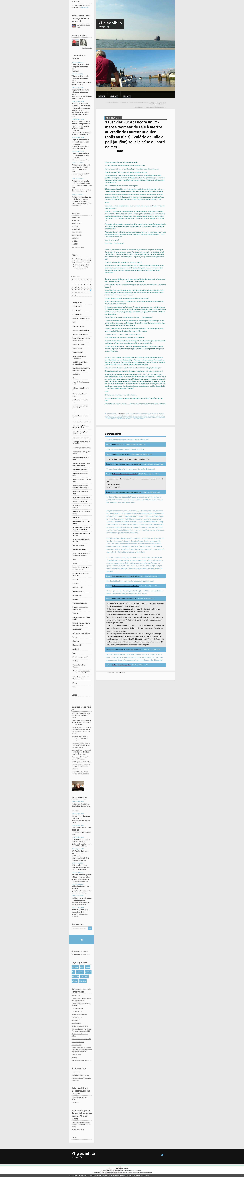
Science (75, 637)
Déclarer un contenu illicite (98, 1172)
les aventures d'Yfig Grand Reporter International (81, 528)
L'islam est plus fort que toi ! (82, 448)
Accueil (101, 96)
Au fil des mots (76, 1045)
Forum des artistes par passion (81, 1039)
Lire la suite (85, 7)
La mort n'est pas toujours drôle (81, 458)
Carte (74, 695)
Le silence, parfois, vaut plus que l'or (81, 522)
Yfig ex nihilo (110, 23)
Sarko (88, 967)
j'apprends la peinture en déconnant (80, 417)
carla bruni (84, 976)
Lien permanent (111, 413)
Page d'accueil (139, 107)
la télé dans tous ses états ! (81, 497)
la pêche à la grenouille (80, 469)
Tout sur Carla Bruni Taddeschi (79, 666)
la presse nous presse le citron (80, 492)
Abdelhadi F (75, 1020)
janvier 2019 (76, 229)
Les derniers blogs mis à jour (109, 1170)
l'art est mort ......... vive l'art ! (81, 422)
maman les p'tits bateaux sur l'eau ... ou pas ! (81, 568)
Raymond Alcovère (78, 759)
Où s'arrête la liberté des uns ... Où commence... (80, 853)
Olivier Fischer (76, 1023)
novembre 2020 (77, 223)
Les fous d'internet (79, 545)
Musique (75, 583)
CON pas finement (79, 865)
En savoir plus (145, 1175)
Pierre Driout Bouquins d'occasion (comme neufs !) (82, 999)
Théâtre (75, 661)
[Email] (81, 939)
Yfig (73, 64)
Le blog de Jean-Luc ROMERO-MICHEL (81, 731)
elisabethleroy (87, 762)
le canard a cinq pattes (80, 501)
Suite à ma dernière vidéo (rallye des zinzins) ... (81, 806)
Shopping (76, 641)
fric (73, 972)
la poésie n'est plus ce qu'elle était (82, 480)
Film (74, 378)
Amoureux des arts (78, 1042)
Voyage (75, 683)
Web (74, 687)
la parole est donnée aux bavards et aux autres (82, 464)
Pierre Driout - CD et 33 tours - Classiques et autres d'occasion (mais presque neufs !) (82, 1049)
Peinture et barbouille (80, 603)
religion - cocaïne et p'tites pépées (81, 618)
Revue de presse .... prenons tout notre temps (81, 624)
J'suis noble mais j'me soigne (79, 395)
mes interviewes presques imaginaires (81, 574)
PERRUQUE (76, 762)
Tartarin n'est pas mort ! (80, 657)
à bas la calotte (77, 306)
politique (75, 976)
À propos (127, 96)
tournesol (80, 972)
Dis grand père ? (78, 352)
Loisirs (75, 563)
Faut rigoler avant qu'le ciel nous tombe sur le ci (81, 369)
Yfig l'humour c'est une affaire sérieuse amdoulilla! (127, 464)
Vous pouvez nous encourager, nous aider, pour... (81, 721)
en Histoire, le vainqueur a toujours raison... (80, 66)
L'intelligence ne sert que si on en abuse (81, 443)
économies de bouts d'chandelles (79, 357)
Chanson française (78, 326)
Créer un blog (119, 1168)
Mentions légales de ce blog (110, 1172)
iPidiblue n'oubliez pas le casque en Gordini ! (125, 474)
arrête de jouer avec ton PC (81, 318)
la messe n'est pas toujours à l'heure (82, 453)
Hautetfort (126, 1168)
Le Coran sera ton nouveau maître (81, 512)
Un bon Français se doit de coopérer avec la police (81, 672)
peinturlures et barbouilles (80, 1075)
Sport (74, 653)
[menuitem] (102, 94)
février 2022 (76, 217)
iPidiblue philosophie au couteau (121, 665)
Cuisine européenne (79, 344)
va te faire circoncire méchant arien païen (81, 678)
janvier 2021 (76, 220)
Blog (74, 322)
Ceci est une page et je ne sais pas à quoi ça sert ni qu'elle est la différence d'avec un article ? (82, 261)
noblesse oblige (78, 587)
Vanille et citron (77, 1017)
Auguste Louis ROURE (79, 736)
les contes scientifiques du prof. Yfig (81, 540)
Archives (114, 96)
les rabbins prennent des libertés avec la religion (81, 554)
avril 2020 (75, 226)
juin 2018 (75, 241)
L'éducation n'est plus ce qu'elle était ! (80, 433)
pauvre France (77, 595)
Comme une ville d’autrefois (80, 757)
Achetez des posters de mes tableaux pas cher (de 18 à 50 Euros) (81, 1124)
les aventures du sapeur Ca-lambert (81, 534)
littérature (82, 981)
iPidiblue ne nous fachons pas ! (121, 454)
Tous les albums (86, 48)
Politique (75, 613)
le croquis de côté (83, 774)
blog (151, 1172)
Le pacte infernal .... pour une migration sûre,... (81, 169)
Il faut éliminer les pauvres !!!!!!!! (81, 383)
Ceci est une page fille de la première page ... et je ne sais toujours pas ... (81, 267)
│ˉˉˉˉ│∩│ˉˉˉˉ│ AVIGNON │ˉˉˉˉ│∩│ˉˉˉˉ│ (80, 739)
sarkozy (75, 967)
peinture (75, 599)
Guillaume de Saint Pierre (80, 1026)
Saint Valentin (77, 629)
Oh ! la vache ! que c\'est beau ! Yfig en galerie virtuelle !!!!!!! (81, 1030)
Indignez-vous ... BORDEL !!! (81, 389)
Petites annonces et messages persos (81, 608)
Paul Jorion (75, 1102)
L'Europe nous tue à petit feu (82, 438)
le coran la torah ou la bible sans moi (81, 506)
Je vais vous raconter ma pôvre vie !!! (80, 407)
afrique (74, 981)
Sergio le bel (76, 995)
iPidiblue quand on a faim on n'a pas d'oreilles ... (125, 576)
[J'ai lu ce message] (242, 1175)
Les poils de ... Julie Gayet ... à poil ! (156, 107)
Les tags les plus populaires (135, 1170)
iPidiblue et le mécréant (81, 165)
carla (81, 967)
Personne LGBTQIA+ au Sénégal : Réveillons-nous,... (81, 728)
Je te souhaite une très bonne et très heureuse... (82, 108)
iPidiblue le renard (79, 197)
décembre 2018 (77, 232)
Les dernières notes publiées (122, 1170)
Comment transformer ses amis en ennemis (81, 339)
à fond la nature (78, 314)
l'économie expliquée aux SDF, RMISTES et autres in (81, 427)
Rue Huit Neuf (76, 1054)
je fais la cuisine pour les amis (80, 401)
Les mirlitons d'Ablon (79, 549)
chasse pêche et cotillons (81, 330)
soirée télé (76, 649)
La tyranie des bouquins (79, 1014)
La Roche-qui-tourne (80, 746)
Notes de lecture (78, 591)
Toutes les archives (78, 247)
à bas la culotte (77, 310)
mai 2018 (75, 244)
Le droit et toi (77, 517)
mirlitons (75, 579)
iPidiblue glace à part (118, 444)
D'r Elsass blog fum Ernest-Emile (80, 753)
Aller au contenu (6, 2)
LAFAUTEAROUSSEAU (81, 723)
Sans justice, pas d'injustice (81, 633)
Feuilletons (76, 374)
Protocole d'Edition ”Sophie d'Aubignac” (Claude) (81, 744)
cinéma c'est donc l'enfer (80, 334)
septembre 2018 (77, 235)
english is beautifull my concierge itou (80, 363)
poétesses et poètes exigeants (81, 1060)
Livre (74, 559)
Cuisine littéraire (78, 348)
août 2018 (75, 238)
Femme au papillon (78, 1129)
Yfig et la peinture (77, 1008)
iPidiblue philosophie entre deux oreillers (124, 598)
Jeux (74, 412)
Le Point (74, 1057)
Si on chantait (77, 645)
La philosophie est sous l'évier (80, 474)
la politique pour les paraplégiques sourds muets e (81, 486)
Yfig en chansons (77, 1011)
